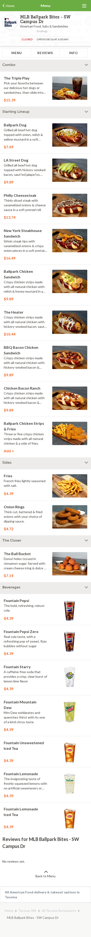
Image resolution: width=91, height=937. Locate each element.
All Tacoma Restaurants (59, 911)
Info (73, 53)
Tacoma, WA (27, 911)
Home (9, 911)
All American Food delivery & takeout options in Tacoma (42, 894)
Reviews (45, 53)
